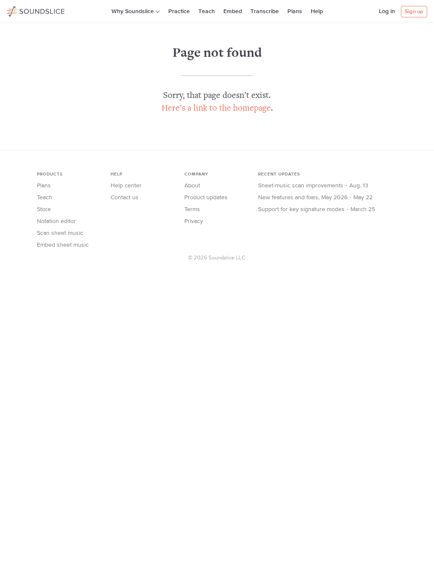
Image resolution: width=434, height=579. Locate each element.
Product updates (206, 197)
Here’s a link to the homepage (216, 108)
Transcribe (264, 11)
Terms (192, 209)
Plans (294, 11)
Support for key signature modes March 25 (316, 209)
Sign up (414, 11)
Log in (387, 11)
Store (44, 209)
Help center (126, 186)
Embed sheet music (63, 245)
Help (317, 11)
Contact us (125, 197)
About (192, 186)
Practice (179, 11)
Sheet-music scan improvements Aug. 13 (313, 186)
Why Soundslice (132, 11)
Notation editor (56, 221)
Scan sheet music (60, 233)
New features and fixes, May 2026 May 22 (315, 197)
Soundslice (23, 10)
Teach (206, 11)
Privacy (193, 221)
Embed (232, 11)
